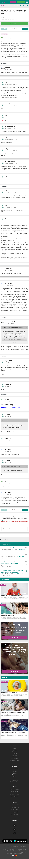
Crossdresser (4, 554)
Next (24, 28)
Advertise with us (14, 762)
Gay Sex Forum (21, 549)
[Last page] (27, 29)
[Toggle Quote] (3, 327)
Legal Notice (14, 753)
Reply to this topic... (8, 528)
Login (12, 2)
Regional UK (14, 786)
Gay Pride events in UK (14, 798)
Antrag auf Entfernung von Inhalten (14, 756)
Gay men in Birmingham (14, 792)
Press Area (14, 773)
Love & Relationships (12, 19)
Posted (9, 38)
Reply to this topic (14, 23)
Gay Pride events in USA (14, 816)
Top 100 (16, 6)
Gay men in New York (14, 804)
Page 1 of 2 (14, 28)
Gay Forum (3, 6)
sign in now (3, 520)
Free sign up (21, 2)
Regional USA (14, 802)
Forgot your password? (14, 768)
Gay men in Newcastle (14, 794)
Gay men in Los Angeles (14, 807)
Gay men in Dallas (14, 809)
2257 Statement (14, 758)
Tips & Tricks (14, 771)
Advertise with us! (14, 780)
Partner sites (14, 774)
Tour (14, 746)
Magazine (10, 6)
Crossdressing (14, 637)
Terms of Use (14, 751)
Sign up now (14, 671)
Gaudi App (14, 776)
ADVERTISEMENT (14, 779)
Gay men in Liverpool (14, 791)
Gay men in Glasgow (14, 796)
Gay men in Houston (14, 814)
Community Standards (14, 760)
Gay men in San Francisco (14, 805)
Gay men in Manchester (14, 789)
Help (14, 769)
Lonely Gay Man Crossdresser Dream (8, 547)
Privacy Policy (14, 755)
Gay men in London (14, 787)
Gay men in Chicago (14, 811)
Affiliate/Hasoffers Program (14, 781)
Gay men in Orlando (14, 812)
